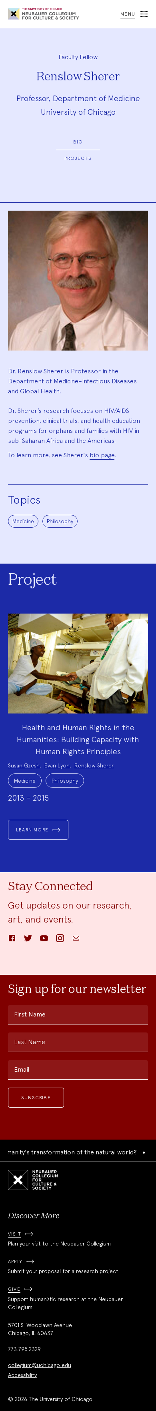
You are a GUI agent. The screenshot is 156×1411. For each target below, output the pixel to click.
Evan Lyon (57, 765)
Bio (78, 142)
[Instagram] (60, 941)
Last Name (29, 1042)
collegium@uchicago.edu (39, 1365)
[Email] (76, 941)
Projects (78, 158)
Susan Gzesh (24, 765)
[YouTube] (44, 941)
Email (21, 1069)
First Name (30, 1014)
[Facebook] (12, 941)
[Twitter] (28, 941)
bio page (102, 455)
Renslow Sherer (94, 765)
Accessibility (22, 1375)
